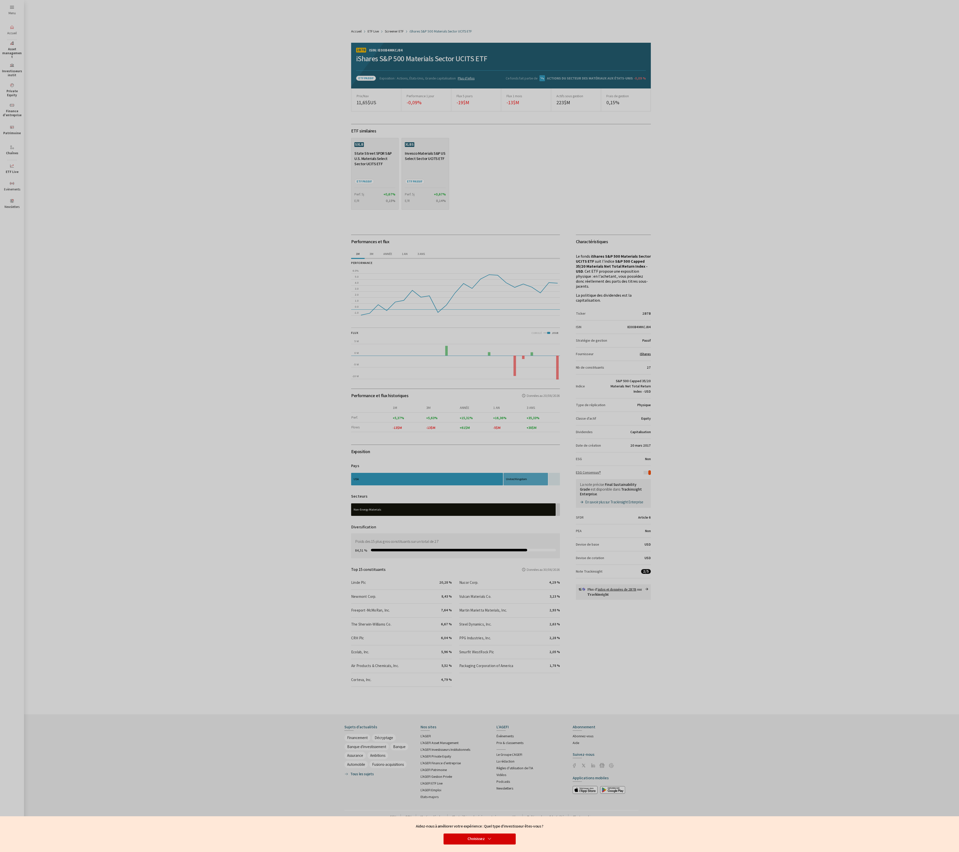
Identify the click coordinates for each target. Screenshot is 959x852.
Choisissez (476, 838)
